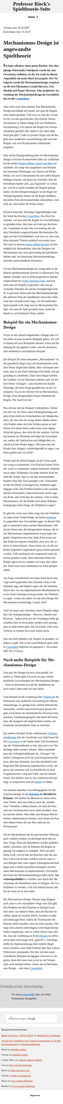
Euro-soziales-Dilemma (20, 1065)
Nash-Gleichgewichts (33, 280)
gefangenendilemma (30, 1044)
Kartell (38, 781)
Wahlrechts (49, 696)
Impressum (35, 1095)
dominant (51, 517)
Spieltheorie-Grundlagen (48, 1035)
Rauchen (34, 794)
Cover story (13, 741)
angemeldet (29, 994)
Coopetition (22, 98)
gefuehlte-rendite (18, 1049)
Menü (31, 17)
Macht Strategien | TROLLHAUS (17, 1035)
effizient (43, 935)
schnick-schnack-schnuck (30, 1060)
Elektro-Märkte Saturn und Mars (36, 163)
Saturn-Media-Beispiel (38, 244)
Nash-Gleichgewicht (19, 1070)
